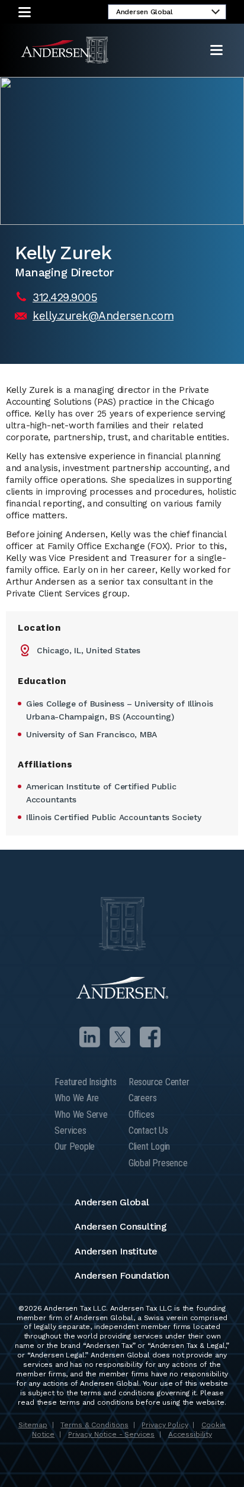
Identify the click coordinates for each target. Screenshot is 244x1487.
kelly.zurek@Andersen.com (103, 315)
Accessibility (190, 1434)
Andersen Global (112, 1202)
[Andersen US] (65, 50)
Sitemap (32, 1425)
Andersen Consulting (121, 1226)
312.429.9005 (65, 297)
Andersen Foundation (122, 1275)
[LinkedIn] (89, 1037)
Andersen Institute (116, 1251)
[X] (120, 1037)
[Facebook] (150, 1037)
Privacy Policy (165, 1425)
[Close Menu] (24, 12)
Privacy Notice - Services (111, 1434)
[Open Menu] (216, 50)
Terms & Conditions (94, 1425)
